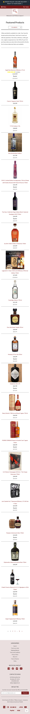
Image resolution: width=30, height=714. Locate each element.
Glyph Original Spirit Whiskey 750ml (15, 619)
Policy (15, 661)
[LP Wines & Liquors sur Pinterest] (13, 669)
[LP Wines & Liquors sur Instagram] (17, 669)
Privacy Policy (15, 654)
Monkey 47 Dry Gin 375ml (15, 354)
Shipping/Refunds (15, 650)
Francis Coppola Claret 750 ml (15, 101)
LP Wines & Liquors (17, 700)
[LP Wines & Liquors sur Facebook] (9, 669)
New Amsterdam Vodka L (15, 153)
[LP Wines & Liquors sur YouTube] (21, 669)
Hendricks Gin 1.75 (15, 383)
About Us (15, 656)
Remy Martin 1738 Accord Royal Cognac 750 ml (15, 413)
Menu (4, 7)
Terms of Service (15, 659)
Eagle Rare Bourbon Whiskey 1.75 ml (15, 70)
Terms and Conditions (15, 652)
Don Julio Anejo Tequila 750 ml (15, 327)
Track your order (15, 648)
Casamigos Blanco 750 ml (15, 300)
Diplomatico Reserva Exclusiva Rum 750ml (15, 562)
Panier (27, 7)
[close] (28, 1)
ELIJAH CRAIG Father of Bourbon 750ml (15, 243)
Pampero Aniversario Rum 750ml (15, 533)
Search (15, 646)
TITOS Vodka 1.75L (15, 126)
